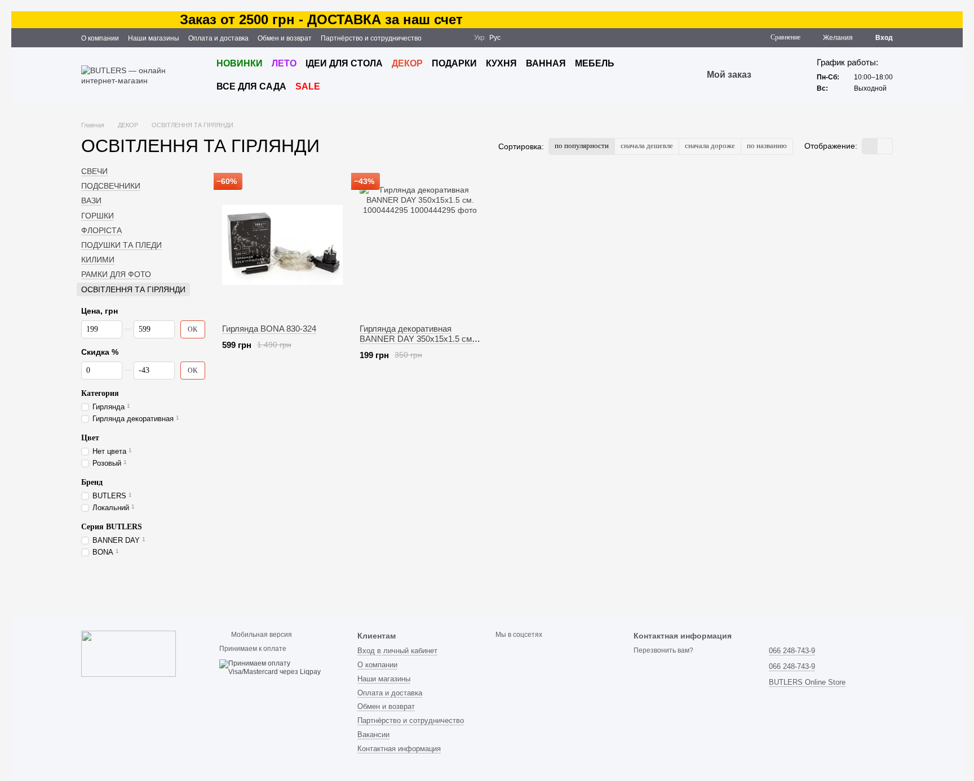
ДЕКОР (407, 63)
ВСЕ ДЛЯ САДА (251, 86)
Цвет (90, 438)
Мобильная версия (260, 635)
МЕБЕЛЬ (594, 63)
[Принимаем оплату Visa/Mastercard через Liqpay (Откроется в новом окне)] (279, 668)
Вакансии (373, 734)
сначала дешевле (647, 145)
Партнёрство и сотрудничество (371, 38)
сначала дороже (710, 145)
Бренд (92, 482)
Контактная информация (399, 748)
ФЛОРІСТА (101, 230)
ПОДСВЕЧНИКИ (110, 185)
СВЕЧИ (94, 171)
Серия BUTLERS (111, 527)
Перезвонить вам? (663, 650)
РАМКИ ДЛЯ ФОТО (116, 274)
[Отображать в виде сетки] (870, 146)
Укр (479, 37)
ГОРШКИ (97, 215)
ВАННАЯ (546, 63)
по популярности (582, 145)
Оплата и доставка (218, 38)
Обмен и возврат (285, 38)
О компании (100, 38)
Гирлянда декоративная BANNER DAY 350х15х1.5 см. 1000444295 (417, 339)
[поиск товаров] (772, 75)
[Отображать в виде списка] (885, 146)
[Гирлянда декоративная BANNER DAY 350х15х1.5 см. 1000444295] (420, 245)
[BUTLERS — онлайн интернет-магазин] (128, 653)
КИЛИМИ (97, 259)
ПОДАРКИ (454, 63)
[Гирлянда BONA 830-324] (282, 245)
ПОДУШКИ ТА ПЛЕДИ (121, 244)
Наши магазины (153, 38)
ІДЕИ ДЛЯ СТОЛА (344, 63)
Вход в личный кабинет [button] (397, 650)
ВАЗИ (91, 200)
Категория (100, 393)
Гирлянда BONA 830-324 (269, 328)
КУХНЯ (501, 63)
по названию (767, 145)
